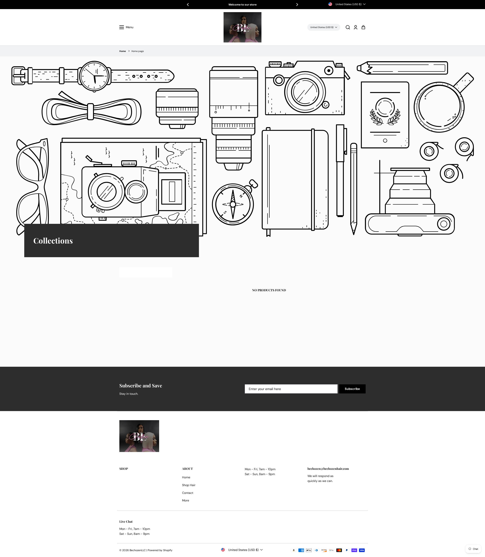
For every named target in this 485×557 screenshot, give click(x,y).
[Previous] (188, 4)
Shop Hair (189, 485)
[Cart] (363, 27)
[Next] (297, 4)
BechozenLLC (138, 550)
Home (122, 51)
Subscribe (352, 389)
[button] (348, 27)
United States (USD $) (348, 4)
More (185, 500)
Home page (137, 51)
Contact (187, 493)
